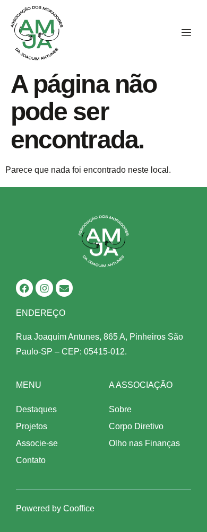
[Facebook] (24, 287)
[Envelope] (64, 287)
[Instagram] (44, 287)
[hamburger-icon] (184, 32)
